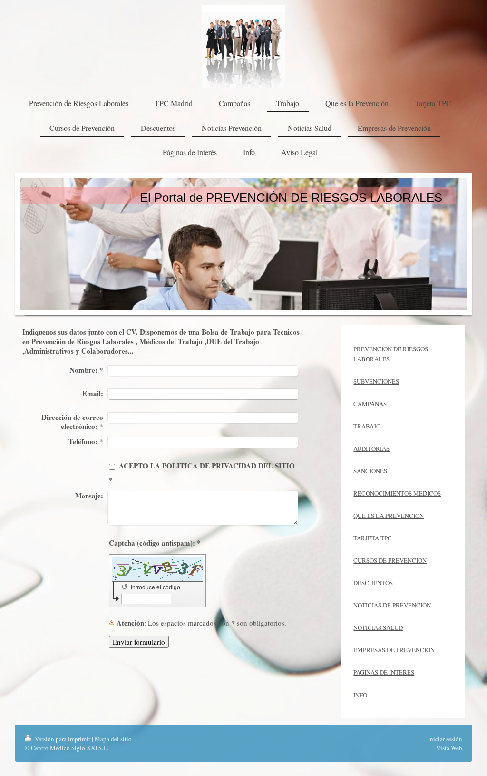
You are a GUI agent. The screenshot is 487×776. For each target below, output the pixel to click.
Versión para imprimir (62, 739)
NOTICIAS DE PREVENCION (392, 605)
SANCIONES (370, 471)
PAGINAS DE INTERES (383, 672)
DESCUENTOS (373, 582)
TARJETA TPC (372, 538)
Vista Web (449, 748)
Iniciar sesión (445, 739)
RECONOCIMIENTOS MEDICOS (397, 493)
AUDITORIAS (371, 448)
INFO (360, 695)
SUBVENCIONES (376, 381)
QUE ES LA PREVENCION (388, 515)
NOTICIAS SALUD (378, 627)
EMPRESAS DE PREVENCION (394, 650)
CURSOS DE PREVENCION (390, 560)
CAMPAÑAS (370, 403)
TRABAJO (366, 426)
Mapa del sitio (113, 739)
